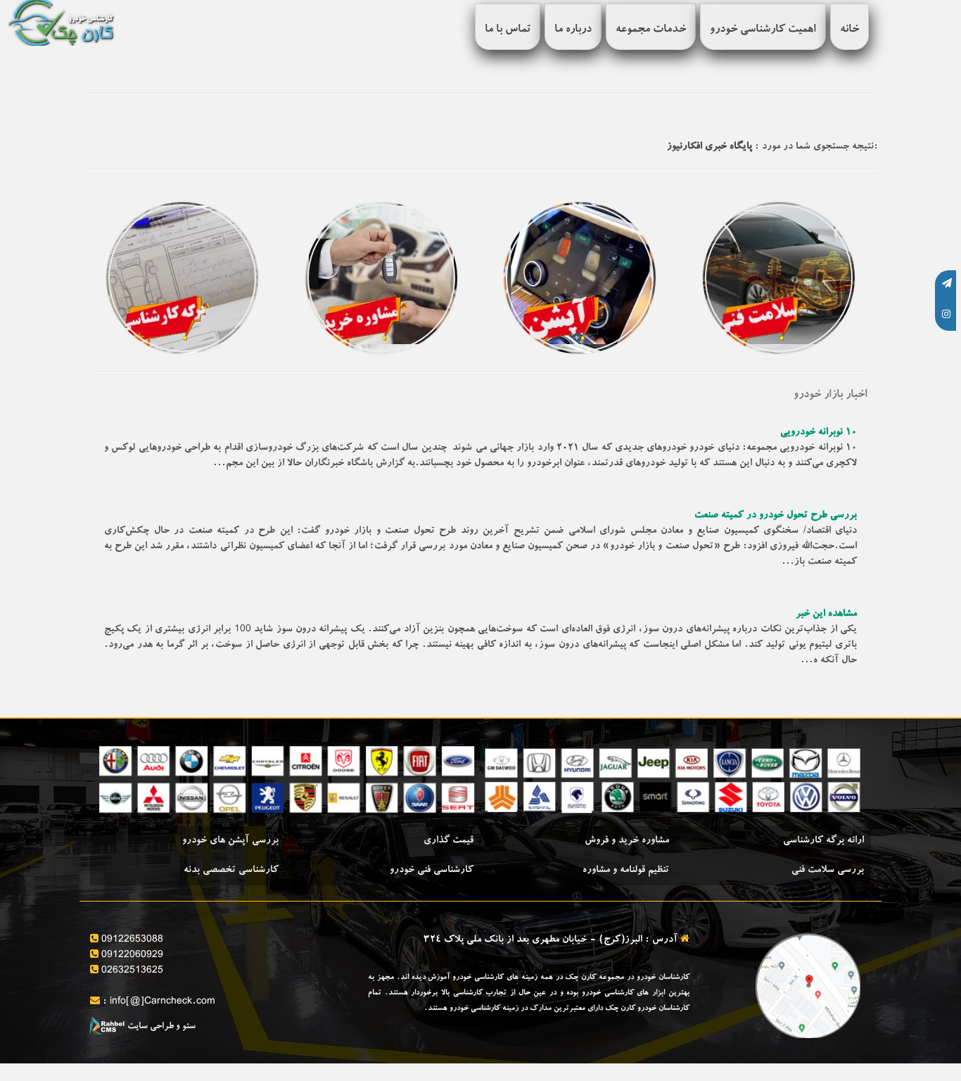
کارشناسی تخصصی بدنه (231, 870)
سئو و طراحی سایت (160, 1027)
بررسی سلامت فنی (827, 870)
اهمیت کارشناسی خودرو (763, 30)
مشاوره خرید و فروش (627, 841)
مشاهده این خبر (826, 614)
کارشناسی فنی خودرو (431, 870)
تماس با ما (507, 30)
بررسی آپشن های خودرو (230, 841)
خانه (849, 30)
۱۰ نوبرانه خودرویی (818, 433)
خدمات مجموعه (651, 30)
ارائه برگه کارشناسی (823, 841)
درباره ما (573, 30)
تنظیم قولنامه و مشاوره (626, 870)
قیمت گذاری (448, 841)
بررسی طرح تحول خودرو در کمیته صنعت (775, 516)
